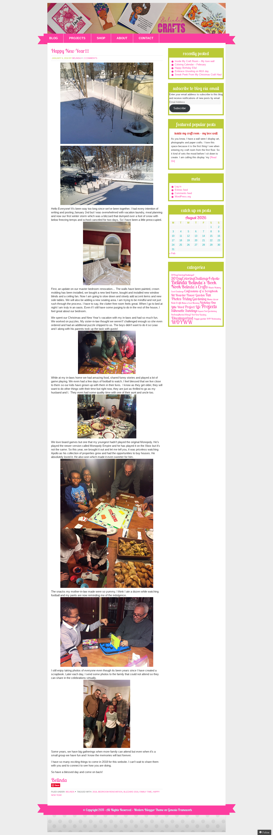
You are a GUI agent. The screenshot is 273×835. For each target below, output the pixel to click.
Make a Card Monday (190, 303)
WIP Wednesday (214, 319)
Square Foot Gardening (207, 311)
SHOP (101, 38)
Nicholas (205, 303)
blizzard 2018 (131, 792)
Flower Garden (195, 295)
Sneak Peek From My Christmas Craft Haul (198, 74)
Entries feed (181, 189)
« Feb (172, 253)
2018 (94, 792)
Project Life (193, 307)
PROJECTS (77, 38)
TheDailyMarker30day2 (181, 314)
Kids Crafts (176, 302)
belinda (76, 58)
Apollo (215, 278)
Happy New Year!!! (70, 51)
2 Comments (90, 58)
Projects (209, 306)
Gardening (199, 299)
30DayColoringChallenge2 (182, 275)
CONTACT (146, 38)
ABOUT (122, 38)
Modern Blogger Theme (148, 810)
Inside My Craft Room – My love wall (194, 61)
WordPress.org (183, 196)
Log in (178, 186)
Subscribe (179, 108)
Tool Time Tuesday (198, 314)
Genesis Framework (180, 810)
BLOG (53, 38)
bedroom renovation (110, 792)
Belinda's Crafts (136, 18)
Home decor (212, 299)
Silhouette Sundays (184, 310)
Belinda (70, 792)
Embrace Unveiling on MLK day (192, 71)
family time (145, 792)
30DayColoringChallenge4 (191, 278)
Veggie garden (200, 318)
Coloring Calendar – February (190, 64)
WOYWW (181, 322)
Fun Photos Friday (191, 296)
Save (57, 785)
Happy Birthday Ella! (186, 67)
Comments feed (183, 193)
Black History (214, 287)
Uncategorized (182, 318)
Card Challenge (177, 291)
